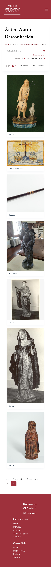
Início (15, 524)
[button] (7, 483)
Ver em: (8, 66)
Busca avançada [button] (38, 55)
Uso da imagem (20, 533)
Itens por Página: (12, 479)
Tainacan (17, 557)
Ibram (15, 547)
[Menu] (46, 9)
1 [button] (13, 484)
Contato (17, 537)
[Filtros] (8, 58)
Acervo (16, 530)
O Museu (17, 527)
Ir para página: (32, 479)
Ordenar (17, 59)
